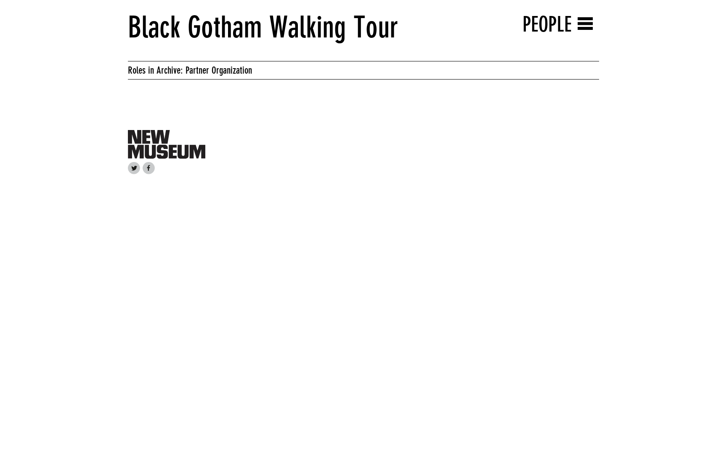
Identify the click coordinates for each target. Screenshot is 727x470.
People (547, 24)
